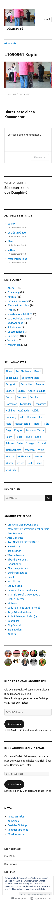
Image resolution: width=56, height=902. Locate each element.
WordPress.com (16, 834)
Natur (37, 423)
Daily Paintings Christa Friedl (23, 607)
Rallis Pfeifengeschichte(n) (22, 616)
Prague (18, 430)
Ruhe (29, 436)
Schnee (10, 443)
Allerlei (11, 288)
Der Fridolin (10, 864)
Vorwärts (12, 340)
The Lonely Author (17, 568)
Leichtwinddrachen (18, 318)
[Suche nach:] (24, 497)
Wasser (10, 456)
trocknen (30, 450)
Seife (20, 443)
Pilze (46, 423)
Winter (9, 463)
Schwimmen (14, 327)
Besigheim (11, 384)
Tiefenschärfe (13, 450)
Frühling (10, 410)
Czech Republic (36, 390)
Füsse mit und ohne (18, 305)
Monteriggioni (22, 423)
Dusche (34, 397)
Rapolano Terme (35, 430)
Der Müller (10, 856)
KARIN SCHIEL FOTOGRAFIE (23, 542)
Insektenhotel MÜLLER (20, 314)
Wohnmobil (14, 344)
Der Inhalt (9, 871)
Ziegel (39, 463)
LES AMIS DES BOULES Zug (22, 524)
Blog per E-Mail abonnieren (25, 681)
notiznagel (13, 28)
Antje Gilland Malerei (19, 612)
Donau (9, 397)
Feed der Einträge (17, 825)
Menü (47, 19)
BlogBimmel (14, 625)
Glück (35, 410)
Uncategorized (15, 331)
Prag (8, 430)
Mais (8, 423)
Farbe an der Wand (18, 301)
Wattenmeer (24, 456)
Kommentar (40, 157)
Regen (19, 436)
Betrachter (27, 384)
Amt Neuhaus (23, 371)
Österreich (11, 469)
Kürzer (11, 223)
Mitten (11, 250)
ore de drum (14, 550)
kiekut (10, 577)
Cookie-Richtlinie (37, 889)
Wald (41, 450)
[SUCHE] (48, 498)
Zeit (30, 463)
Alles (10, 241)
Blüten (21, 390)
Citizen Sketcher (16, 599)
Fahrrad (11, 296)
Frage (10, 309)
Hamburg (11, 417)
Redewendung (15, 322)
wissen (20, 463)
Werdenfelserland (17, 258)
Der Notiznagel (12, 848)
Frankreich (40, 404)
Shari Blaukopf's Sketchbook (23, 594)
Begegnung (12, 377)
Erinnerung (13, 292)
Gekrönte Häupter (17, 232)
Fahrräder (25, 404)
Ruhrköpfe (13, 620)
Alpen (9, 371)
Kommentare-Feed (17, 829)
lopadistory (14, 581)
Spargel (30, 443)
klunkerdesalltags (17, 572)
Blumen (10, 390)
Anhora (11, 634)
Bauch (37, 371)
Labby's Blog (14, 585)
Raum (9, 436)
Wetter (39, 456)
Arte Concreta (15, 537)
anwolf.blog (14, 546)
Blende (40, 384)
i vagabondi (14, 564)
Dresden (21, 397)
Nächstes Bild (10, 43)
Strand (42, 443)
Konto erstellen (16, 816)
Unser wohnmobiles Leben (22, 590)
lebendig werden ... (17, 559)
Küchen (31, 417)
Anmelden (13, 821)
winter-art (13, 603)
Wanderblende (15, 555)
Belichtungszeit (30, 377)
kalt (22, 417)
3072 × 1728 (24, 94)
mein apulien (14, 629)
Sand (38, 436)
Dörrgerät (11, 404)
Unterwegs (13, 336)
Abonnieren (14, 724)
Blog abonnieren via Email (24, 748)
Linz (41, 417)
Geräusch (23, 410)
